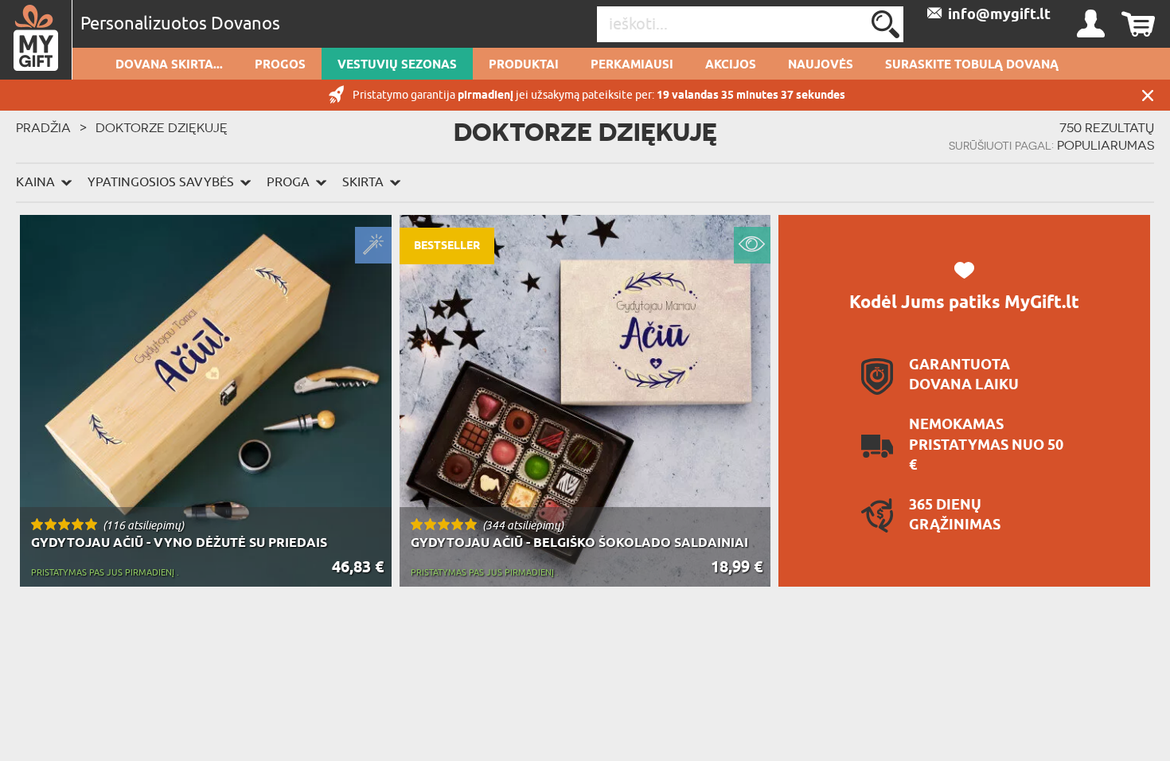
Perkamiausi (632, 65)
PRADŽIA (43, 127)
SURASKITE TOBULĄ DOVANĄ (972, 65)
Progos (280, 65)
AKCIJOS (730, 65)
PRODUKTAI (524, 65)
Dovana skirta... (169, 65)
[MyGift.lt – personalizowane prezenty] (36, 40)
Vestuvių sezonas (397, 65)
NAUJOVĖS (820, 65)
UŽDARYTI (1147, 95)
